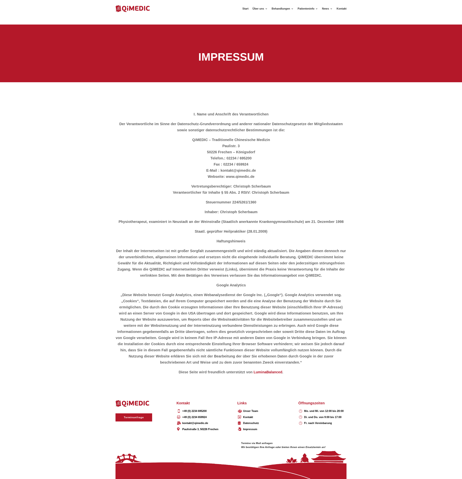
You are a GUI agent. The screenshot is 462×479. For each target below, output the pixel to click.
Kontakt (341, 8)
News (325, 8)
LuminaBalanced (268, 372)
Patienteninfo (306, 8)
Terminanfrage (134, 417)
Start (245, 8)
